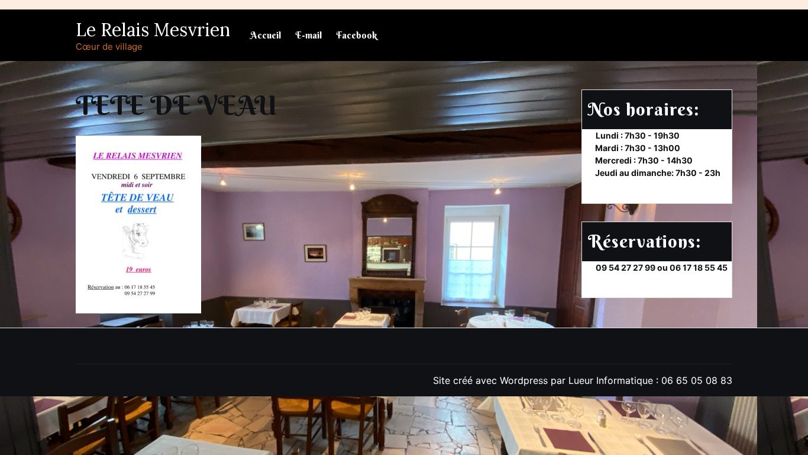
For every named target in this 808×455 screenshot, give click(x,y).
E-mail (308, 35)
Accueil (265, 35)
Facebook (356, 35)
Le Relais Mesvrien (153, 29)
